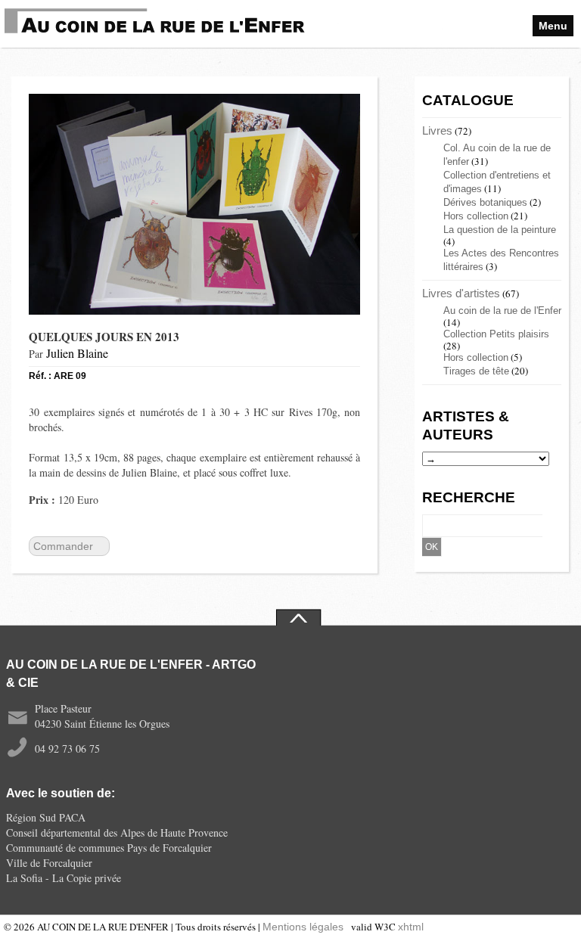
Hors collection (475, 216)
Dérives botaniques (485, 202)
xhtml (411, 927)
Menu (553, 26)
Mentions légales (303, 927)
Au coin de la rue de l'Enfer (502, 310)
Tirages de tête (476, 371)
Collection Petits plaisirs (496, 334)
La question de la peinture (499, 229)
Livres (437, 130)
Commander (63, 546)
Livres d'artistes (461, 293)
